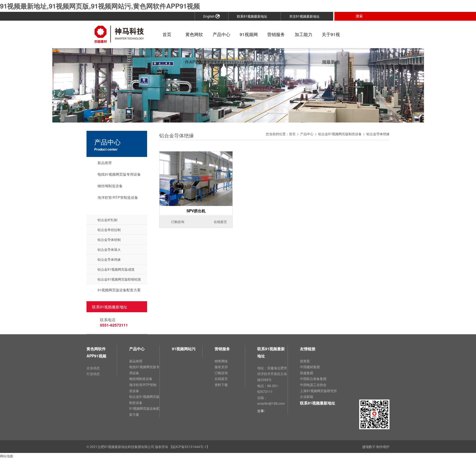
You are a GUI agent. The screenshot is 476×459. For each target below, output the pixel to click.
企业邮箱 (306, 396)
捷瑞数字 (368, 446)
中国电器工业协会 (313, 384)
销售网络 (221, 360)
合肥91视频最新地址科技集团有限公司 (126, 446)
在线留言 (218, 221)
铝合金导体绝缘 (109, 259)
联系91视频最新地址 (254, 16)
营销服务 (276, 34)
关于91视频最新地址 (331, 39)
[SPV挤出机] (195, 154)
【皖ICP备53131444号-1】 (189, 446)
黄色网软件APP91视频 (194, 39)
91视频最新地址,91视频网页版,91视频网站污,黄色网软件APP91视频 (100, 5)
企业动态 (93, 367)
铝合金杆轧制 (107, 219)
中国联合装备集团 (313, 378)
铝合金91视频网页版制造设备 (121, 208)
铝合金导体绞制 (109, 239)
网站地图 (6, 455)
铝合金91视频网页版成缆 (116, 269)
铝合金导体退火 (109, 249)
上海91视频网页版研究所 (318, 390)
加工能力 (303, 34)
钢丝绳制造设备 (110, 185)
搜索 (361, 16)
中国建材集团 (310, 366)
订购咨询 (175, 221)
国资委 (305, 360)
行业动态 (93, 373)
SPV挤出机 (195, 210)
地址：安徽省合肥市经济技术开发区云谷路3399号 (272, 373)
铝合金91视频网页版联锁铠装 (119, 279)
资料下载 (221, 384)
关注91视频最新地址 (306, 16)
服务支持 (221, 366)
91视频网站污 (249, 39)
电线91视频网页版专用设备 (119, 174)
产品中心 (221, 34)
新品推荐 (105, 162)
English (209, 16)
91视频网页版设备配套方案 (119, 289)
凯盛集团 (306, 372)
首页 (167, 34)
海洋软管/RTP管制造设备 (118, 197)
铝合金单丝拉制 (109, 229)
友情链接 (307, 348)
